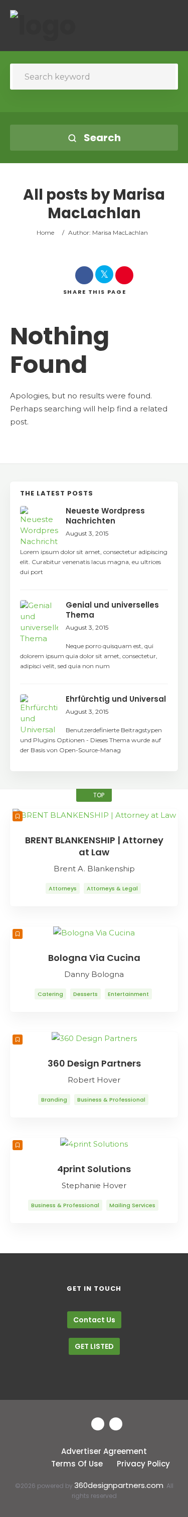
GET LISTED (94, 1346)
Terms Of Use (77, 1463)
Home (45, 232)
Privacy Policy (143, 1463)
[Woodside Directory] (43, 25)
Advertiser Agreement (104, 1451)
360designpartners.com (118, 1485)
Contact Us (94, 1320)
